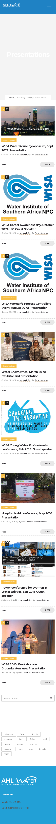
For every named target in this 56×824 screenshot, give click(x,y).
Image (7, 744)
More (3, 165)
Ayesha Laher (25, 154)
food (21, 739)
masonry (8, 749)
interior (33, 744)
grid (45, 739)
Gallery (32, 739)
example (8, 739)
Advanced (8, 734)
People (42, 749)
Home (11, 97)
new (21, 749)
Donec (23, 734)
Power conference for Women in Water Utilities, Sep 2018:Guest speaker (24, 592)
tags (6, 753)
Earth (35, 734)
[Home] (11, 6)
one (31, 749)
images (20, 744)
